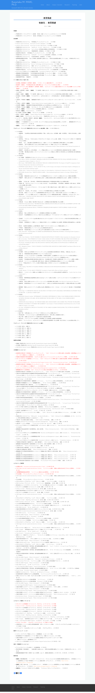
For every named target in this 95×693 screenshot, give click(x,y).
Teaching (74, 4)
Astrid (74, 687)
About (48, 4)
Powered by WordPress (62, 687)
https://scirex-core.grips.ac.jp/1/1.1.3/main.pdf (45, 666)
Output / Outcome (57, 4)
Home (42, 4)
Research (67, 4)
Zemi (80, 4)
